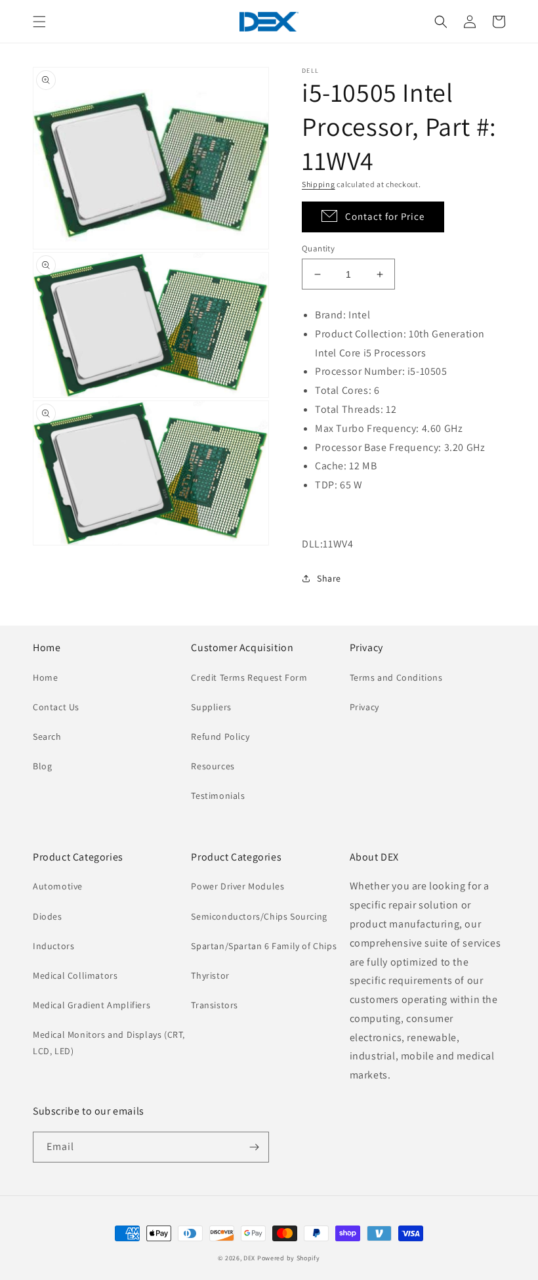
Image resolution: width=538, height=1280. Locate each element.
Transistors (214, 1005)
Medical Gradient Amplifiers (91, 1005)
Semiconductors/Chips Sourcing (259, 916)
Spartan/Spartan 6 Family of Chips (264, 946)
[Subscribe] (253, 1147)
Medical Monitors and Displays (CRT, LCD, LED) (109, 1043)
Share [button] (329, 578)
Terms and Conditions (396, 677)
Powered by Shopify (288, 1258)
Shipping (318, 184)
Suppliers (211, 707)
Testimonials (218, 795)
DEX (249, 1258)
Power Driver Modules (237, 886)
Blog (42, 766)
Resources (212, 766)
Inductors (53, 946)
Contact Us (56, 707)
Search (47, 736)
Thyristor (210, 975)
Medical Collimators (75, 975)
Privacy (364, 707)
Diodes (47, 916)
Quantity (318, 248)
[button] (39, 21)
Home (45, 677)
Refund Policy (220, 736)
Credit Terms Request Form (249, 677)
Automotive (58, 886)
